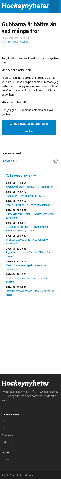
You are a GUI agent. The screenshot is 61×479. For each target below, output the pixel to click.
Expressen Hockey (18, 41)
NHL (3, 428)
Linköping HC (10, 160)
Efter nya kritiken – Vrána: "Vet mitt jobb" (28, 204)
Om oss (5, 459)
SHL (3, 421)
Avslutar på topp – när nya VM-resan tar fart (29, 186)
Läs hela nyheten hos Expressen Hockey (29, 127)
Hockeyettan (8, 442)
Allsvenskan (7, 435)
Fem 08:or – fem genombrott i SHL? (25, 195)
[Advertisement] (30, 337)
